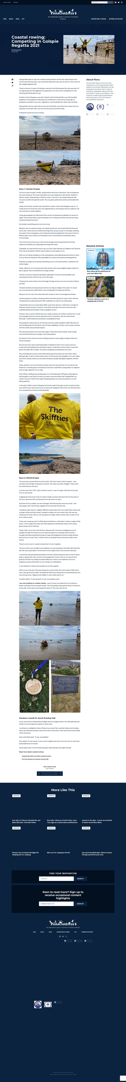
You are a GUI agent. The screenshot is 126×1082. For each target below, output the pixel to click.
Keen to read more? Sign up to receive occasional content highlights (63, 895)
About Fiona (7, 2)
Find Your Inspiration (63, 873)
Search (110, 2)
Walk (11, 19)
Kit (23, 19)
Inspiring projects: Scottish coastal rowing (36, 756)
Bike (17, 19)
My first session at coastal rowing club (35, 759)
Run (4, 19)
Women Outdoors (116, 19)
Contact (15, 2)
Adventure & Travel (98, 19)
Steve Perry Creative (71, 1074)
